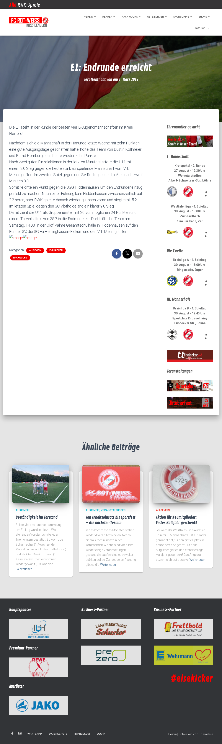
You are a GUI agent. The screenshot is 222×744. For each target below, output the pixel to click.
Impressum (82, 733)
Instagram (20, 734)
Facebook (12, 734)
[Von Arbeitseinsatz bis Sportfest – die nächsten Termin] (110, 483)
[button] (95, 16)
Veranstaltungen (113, 510)
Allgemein (35, 250)
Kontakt (201, 27)
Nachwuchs (130, 16)
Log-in (101, 733)
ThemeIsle (206, 734)
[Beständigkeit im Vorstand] (40, 483)
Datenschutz (58, 733)
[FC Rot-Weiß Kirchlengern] (29, 22)
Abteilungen (156, 16)
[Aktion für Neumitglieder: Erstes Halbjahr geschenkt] (181, 483)
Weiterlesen (24, 569)
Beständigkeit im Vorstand (37, 517)
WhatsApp (35, 733)
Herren (107, 16)
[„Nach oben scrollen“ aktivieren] (213, 735)
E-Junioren (56, 250)
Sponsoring (181, 16)
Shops (203, 16)
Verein (89, 16)
